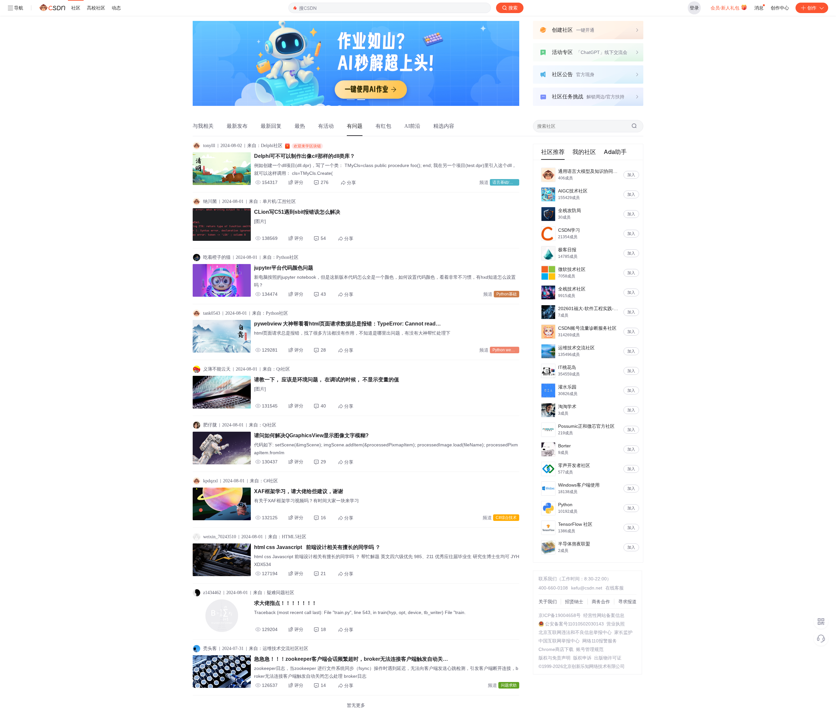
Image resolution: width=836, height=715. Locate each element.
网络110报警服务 (599, 640)
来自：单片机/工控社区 (272, 201)
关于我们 (548, 601)
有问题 (354, 126)
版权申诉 (582, 657)
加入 (631, 175)
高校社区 (96, 7)
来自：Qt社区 (276, 369)
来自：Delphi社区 (264, 145)
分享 (351, 182)
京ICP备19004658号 (560, 615)
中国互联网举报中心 (559, 640)
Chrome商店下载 (556, 649)
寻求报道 (627, 601)
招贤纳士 (574, 601)
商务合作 (601, 601)
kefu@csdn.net (586, 587)
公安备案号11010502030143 (574, 623)
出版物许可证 (607, 657)
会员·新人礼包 (726, 7)
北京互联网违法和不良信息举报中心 (575, 632)
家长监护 (623, 632)
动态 (116, 7)
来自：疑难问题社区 (273, 592)
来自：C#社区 (264, 480)
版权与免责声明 (555, 657)
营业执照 (615, 623)
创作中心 (780, 7)
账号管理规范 (589, 649)
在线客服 (614, 587)
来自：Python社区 (280, 257)
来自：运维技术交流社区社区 (278, 648)
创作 (811, 7)
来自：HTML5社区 (287, 536)
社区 (75, 7)
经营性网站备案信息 (603, 615)
